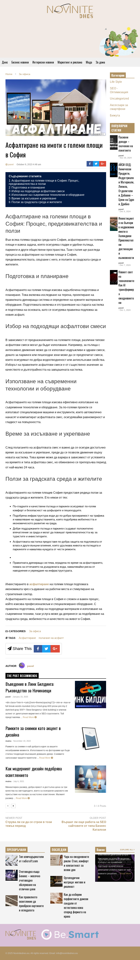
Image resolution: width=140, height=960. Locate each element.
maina (8, 741)
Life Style (116, 81)
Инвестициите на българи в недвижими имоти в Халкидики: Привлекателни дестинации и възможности (126, 238)
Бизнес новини (20, 62)
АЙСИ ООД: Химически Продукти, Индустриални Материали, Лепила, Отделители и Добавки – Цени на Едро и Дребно (126, 184)
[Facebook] (90, 163)
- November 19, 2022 (21, 741)
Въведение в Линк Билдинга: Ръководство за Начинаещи (29, 687)
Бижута (115, 115)
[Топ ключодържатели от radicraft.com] (11, 860)
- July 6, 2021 (18, 781)
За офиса (35, 631)
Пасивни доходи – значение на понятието (125, 143)
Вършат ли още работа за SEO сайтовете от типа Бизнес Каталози (84, 825)
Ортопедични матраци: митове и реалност (74, 882)
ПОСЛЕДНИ (59, 850)
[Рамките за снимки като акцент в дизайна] (90, 738)
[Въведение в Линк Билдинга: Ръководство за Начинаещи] (90, 694)
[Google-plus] (102, 163)
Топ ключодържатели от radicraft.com (31, 858)
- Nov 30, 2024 (125, 158)
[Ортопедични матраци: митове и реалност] (56, 881)
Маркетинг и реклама (70, 62)
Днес (5, 62)
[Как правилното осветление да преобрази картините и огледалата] (11, 900)
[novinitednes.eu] (70, 12)
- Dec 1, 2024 (124, 310)
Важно (101, 850)
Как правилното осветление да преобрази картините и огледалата (31, 903)
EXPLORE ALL (127, 128)
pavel (11, 164)
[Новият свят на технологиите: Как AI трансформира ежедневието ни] (114, 277)
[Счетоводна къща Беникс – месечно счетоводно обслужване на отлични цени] (11, 875)
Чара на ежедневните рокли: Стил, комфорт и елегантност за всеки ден (76, 863)
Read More (28, 717)
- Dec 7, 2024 (124, 265)
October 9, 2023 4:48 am (29, 164)
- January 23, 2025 (19, 697)
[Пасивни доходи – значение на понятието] (114, 142)
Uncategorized (119, 98)
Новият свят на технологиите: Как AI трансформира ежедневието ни (126, 287)
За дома (100, 62)
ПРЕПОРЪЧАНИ (16, 850)
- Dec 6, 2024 (124, 211)
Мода (89, 62)
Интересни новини (43, 62)
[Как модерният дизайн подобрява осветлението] (90, 779)
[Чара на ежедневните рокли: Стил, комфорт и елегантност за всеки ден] (56, 860)
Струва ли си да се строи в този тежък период (28, 823)
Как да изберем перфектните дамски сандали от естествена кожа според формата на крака (76, 905)
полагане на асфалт (51, 637)
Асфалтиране (27, 637)
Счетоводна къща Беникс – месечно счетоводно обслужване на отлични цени (29, 880)
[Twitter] (96, 163)
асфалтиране (39, 584)
